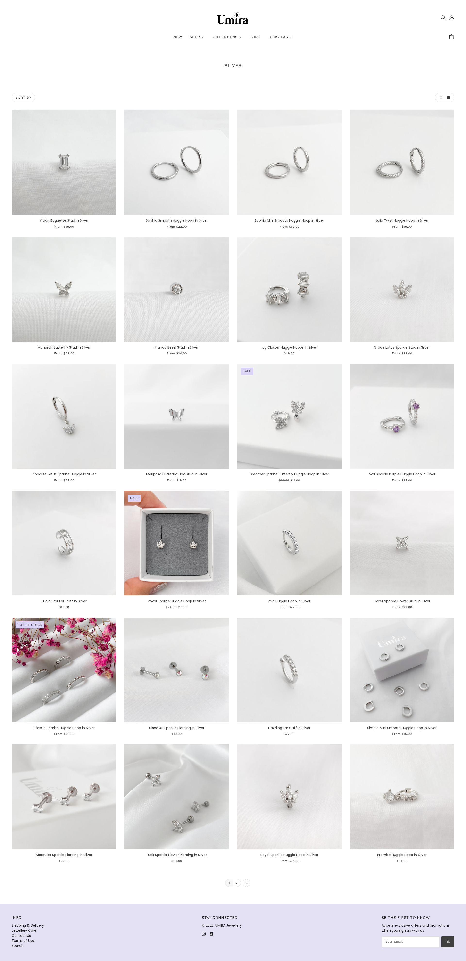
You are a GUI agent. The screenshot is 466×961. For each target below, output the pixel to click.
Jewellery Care (24, 930)
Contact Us (21, 935)
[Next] (246, 883)
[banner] (233, 17)
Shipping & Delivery (28, 925)
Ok (447, 942)
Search (18, 945)
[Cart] (452, 36)
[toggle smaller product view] (449, 97)
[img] (443, 17)
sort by (23, 97)
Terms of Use (23, 940)
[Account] (452, 17)
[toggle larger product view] (440, 97)
